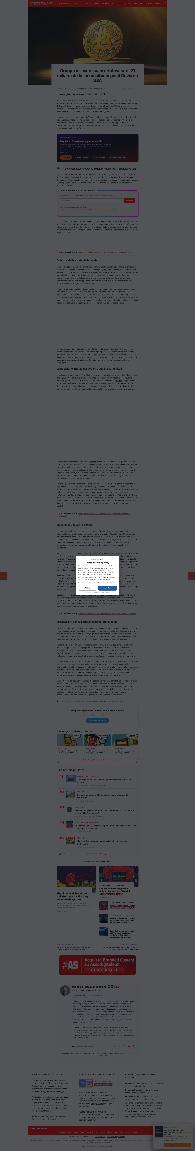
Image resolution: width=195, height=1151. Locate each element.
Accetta (107, 588)
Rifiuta (87, 588)
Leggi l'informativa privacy (106, 583)
